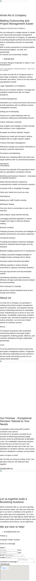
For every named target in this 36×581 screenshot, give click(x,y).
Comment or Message (9, 562)
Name (3, 548)
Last (19, 553)
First (19, 550)
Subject (3, 557)
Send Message (5, 564)
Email (2, 555)
